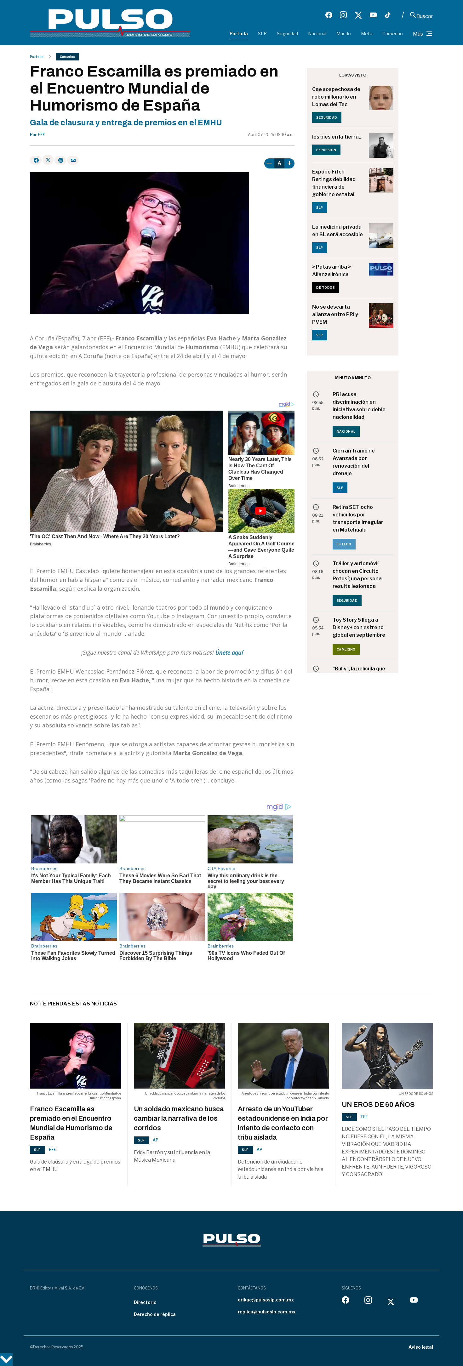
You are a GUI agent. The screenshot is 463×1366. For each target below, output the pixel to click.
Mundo (343, 33)
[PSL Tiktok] (387, 15)
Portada (239, 33)
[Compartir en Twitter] (48, 160)
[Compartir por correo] (73, 160)
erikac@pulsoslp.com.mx (266, 1299)
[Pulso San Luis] (110, 22)
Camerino (392, 33)
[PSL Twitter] (358, 15)
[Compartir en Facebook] (36, 160)
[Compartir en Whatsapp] (60, 160)
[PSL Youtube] (373, 15)
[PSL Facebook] (328, 15)
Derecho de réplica (155, 1314)
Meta (366, 33)
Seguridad (287, 33)
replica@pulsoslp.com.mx (266, 1311)
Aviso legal (421, 1347)
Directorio (145, 1302)
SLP (262, 33)
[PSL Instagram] (343, 15)
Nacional (317, 33)
